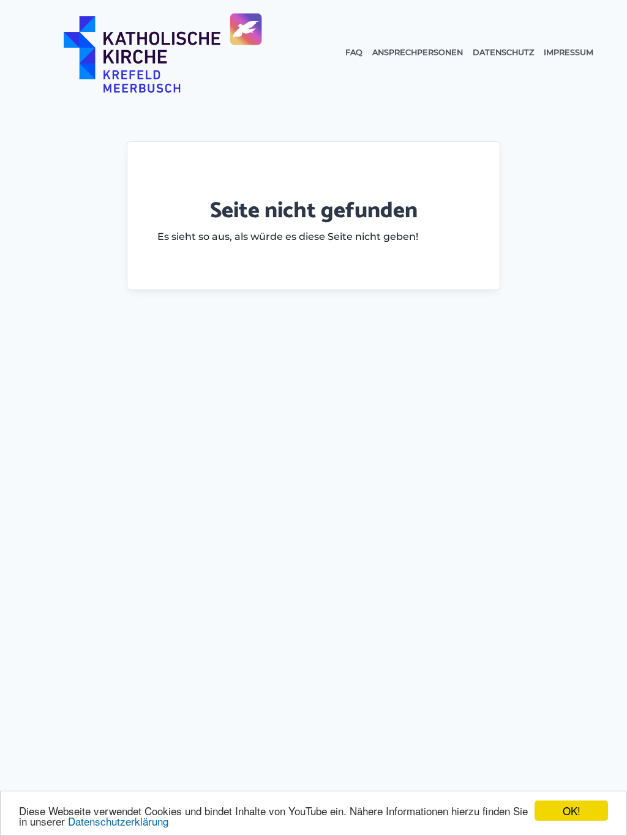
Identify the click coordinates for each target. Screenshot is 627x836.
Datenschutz (503, 52)
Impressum (568, 52)
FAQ (353, 52)
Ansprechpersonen (417, 52)
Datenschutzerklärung (118, 821)
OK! (571, 810)
